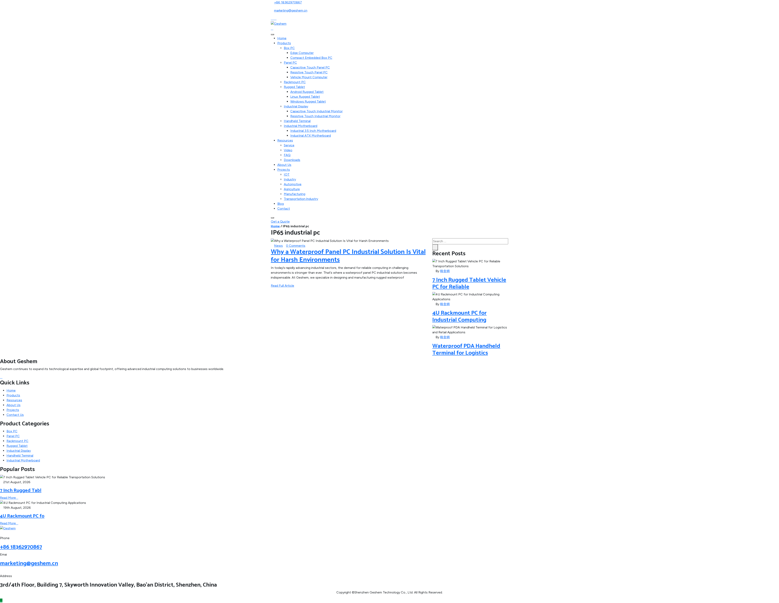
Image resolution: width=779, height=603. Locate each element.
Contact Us (15, 415)
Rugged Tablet (294, 87)
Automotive (292, 184)
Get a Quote (280, 221)
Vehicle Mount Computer (308, 77)
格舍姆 (445, 271)
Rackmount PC (295, 82)
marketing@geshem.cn (290, 10)
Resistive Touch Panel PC (309, 72)
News (278, 246)
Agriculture (292, 189)
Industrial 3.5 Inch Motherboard (313, 131)
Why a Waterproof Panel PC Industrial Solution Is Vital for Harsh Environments (348, 256)
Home (281, 38)
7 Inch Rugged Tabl (20, 491)
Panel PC (290, 62)
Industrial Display (296, 106)
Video (288, 150)
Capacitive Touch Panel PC (310, 67)
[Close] (272, 217)
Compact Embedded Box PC (311, 58)
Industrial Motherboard (300, 126)
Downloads (292, 160)
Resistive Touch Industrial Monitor (315, 116)
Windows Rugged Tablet (308, 101)
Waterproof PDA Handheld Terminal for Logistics (466, 349)
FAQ (287, 155)
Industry (290, 179)
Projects (283, 170)
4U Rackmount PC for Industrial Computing (459, 316)
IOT (286, 174)
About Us (284, 165)
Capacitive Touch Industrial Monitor (316, 111)
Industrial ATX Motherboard (310, 135)
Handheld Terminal (297, 121)
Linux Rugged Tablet (305, 97)
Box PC (289, 48)
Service (289, 145)
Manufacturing (294, 194)
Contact (283, 208)
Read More (8, 498)
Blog (280, 204)
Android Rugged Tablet (307, 92)
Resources (285, 140)
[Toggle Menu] (272, 34)
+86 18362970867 (288, 2)
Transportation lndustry (301, 199)
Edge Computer (302, 53)
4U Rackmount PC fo (22, 516)
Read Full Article (282, 286)
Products (284, 43)
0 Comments (295, 246)
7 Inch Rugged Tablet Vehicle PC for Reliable (469, 283)
